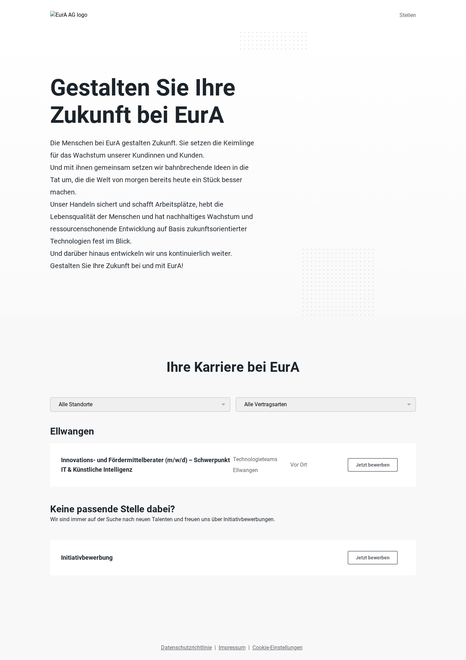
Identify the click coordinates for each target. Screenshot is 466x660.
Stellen (407, 15)
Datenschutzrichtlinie (186, 647)
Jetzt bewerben (373, 465)
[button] (233, 465)
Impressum (232, 647)
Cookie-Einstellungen (277, 647)
